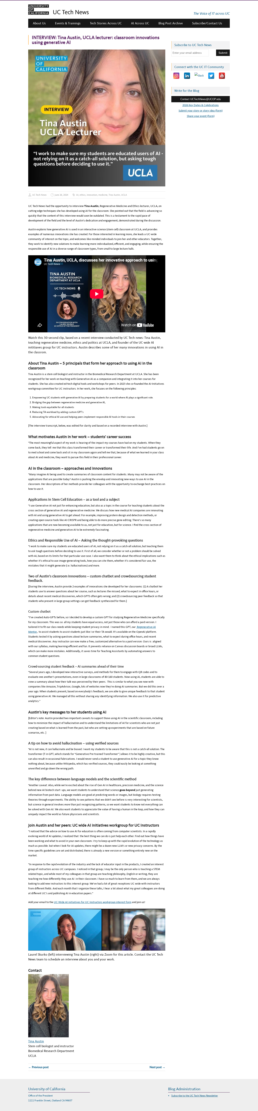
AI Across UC (140, 23)
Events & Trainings (68, 23)
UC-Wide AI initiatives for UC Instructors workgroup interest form (92, 902)
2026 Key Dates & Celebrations (200, 105)
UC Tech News (39, 194)
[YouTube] (222, 76)
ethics (82, 194)
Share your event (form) (200, 116)
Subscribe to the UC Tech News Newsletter (194, 1095)
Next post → (157, 1067)
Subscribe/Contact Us (207, 23)
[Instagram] (176, 76)
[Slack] (199, 76)
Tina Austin (114, 194)
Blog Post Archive (170, 23)
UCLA (124, 194)
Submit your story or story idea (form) (201, 110)
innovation (92, 194)
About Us (39, 23)
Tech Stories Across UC (106, 23)
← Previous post (38, 1067)
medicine (102, 194)
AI (77, 194)
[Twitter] (211, 76)
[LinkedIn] (187, 76)
